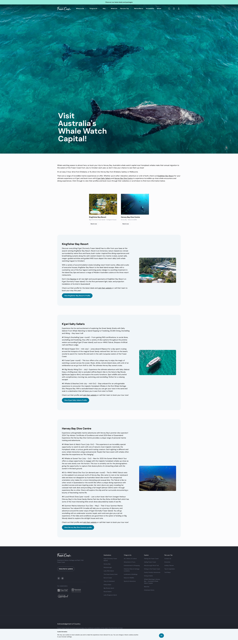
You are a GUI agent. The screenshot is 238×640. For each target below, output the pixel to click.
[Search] (169, 9)
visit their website (105, 288)
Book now (94, 224)
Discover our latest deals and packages (119, 2)
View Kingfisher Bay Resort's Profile (77, 296)
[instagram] (62, 578)
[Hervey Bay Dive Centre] (135, 204)
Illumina (73, 279)
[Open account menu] (179, 9)
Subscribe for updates (66, 569)
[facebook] (58, 578)
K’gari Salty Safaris (103, 178)
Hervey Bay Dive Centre (123, 178)
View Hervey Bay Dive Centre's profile (78, 527)
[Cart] (174, 9)
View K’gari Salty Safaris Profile (75, 400)
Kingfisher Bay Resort (165, 176)
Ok (161, 635)
